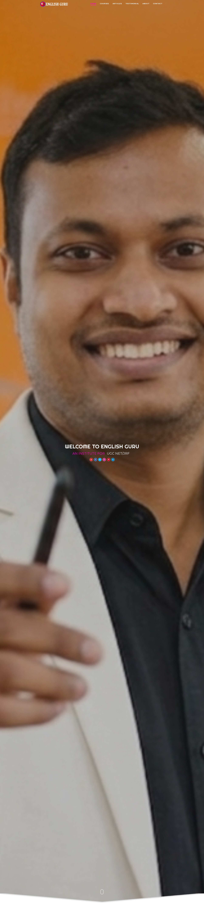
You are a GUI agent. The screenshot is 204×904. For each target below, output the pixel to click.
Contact (157, 4)
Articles (117, 4)
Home (93, 4)
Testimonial (132, 4)
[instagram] (104, 459)
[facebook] (95, 459)
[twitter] (100, 459)
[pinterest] (108, 459)
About (145, 4)
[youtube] (91, 459)
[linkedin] (113, 459)
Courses (104, 4)
